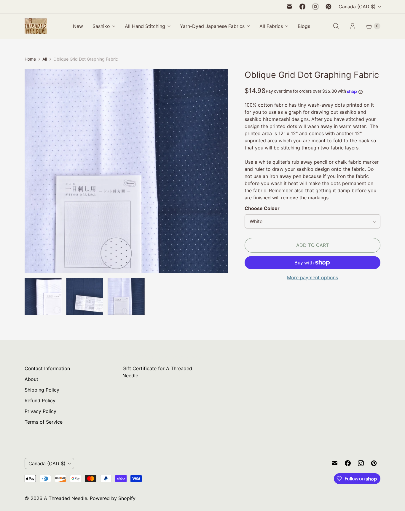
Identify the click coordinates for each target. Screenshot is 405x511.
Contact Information (47, 368)
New (78, 26)
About (31, 379)
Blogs (304, 26)
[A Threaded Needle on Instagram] (315, 6)
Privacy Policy (40, 411)
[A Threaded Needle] (36, 26)
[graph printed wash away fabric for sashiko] (126, 171)
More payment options (312, 277)
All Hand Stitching (145, 26)
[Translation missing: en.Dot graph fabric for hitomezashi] (84, 296)
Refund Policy (40, 400)
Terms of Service (44, 422)
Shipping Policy (42, 390)
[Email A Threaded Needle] (289, 6)
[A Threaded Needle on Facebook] (302, 6)
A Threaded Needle (65, 498)
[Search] (336, 26)
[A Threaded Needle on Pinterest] (328, 6)
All (44, 58)
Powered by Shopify (112, 498)
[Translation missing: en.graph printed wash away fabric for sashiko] (126, 296)
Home (30, 58)
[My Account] (352, 26)
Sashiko (101, 26)
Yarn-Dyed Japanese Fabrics (212, 26)
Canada (357, 7)
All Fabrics (271, 26)
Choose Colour (262, 208)
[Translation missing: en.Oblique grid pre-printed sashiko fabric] (43, 296)
